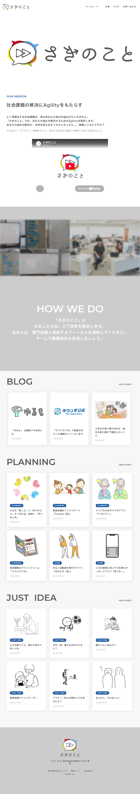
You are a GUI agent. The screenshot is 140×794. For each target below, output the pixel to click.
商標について (76, 771)
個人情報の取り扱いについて (58, 771)
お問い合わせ (129, 6)
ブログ (116, 6)
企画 (107, 6)
